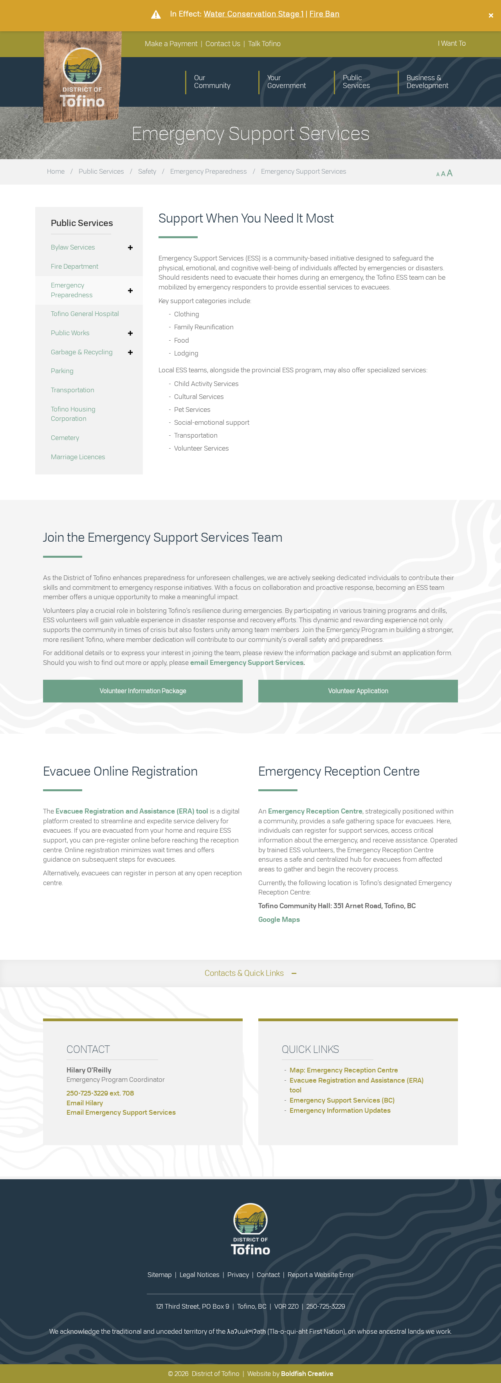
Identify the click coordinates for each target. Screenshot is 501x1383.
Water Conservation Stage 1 (254, 14)
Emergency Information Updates (340, 1110)
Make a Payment (171, 44)
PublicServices (356, 82)
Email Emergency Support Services (121, 1112)
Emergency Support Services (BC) (342, 1100)
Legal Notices (200, 1275)
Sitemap (160, 1275)
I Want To (452, 43)
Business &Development (428, 82)
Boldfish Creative (307, 1373)
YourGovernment (286, 82)
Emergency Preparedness (208, 171)
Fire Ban (325, 14)
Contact (268, 1275)
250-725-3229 (325, 1306)
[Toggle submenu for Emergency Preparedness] (130, 290)
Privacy (238, 1275)
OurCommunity (212, 82)
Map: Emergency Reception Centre (344, 1070)
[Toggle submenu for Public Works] (130, 333)
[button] (492, 15)
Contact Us (222, 44)
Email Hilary (85, 1103)
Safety (147, 171)
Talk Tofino (264, 44)
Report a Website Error (321, 1275)
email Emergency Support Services (246, 662)
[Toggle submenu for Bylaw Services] (130, 247)
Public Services (101, 171)
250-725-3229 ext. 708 (100, 1093)
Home (56, 171)
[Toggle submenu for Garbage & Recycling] (130, 352)
